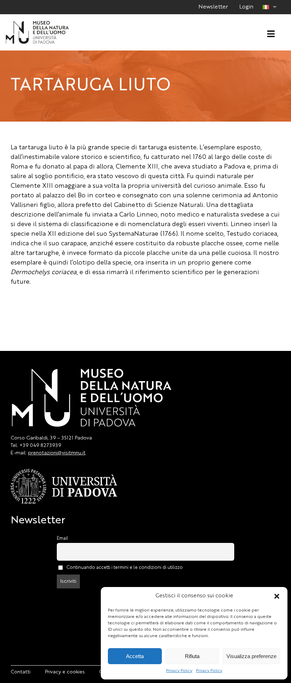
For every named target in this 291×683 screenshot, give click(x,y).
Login (246, 7)
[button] (276, 596)
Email (62, 538)
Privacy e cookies (65, 671)
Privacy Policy (179, 671)
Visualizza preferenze (251, 656)
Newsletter (213, 7)
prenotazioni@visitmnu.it (57, 452)
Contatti (21, 671)
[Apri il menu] (271, 34)
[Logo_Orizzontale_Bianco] (37, 23)
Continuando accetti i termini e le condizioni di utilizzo (124, 567)
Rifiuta (192, 656)
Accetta (135, 656)
